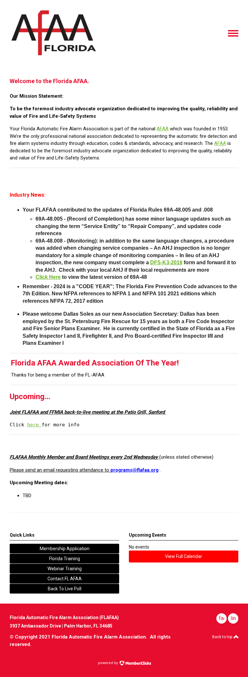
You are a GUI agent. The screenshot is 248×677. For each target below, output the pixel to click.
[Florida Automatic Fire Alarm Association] (53, 55)
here (34, 425)
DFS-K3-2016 (166, 262)
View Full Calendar (183, 556)
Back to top (222, 637)
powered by (108, 663)
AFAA (163, 129)
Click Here (48, 277)
